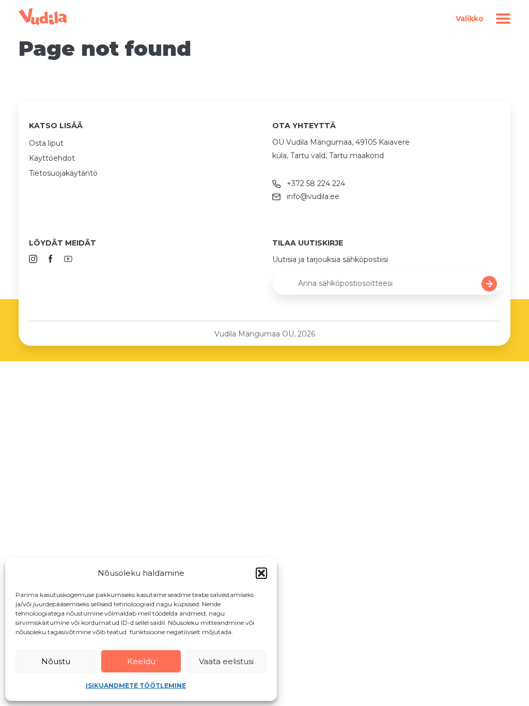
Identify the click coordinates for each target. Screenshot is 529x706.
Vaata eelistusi (226, 661)
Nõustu (55, 661)
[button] (261, 573)
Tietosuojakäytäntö (63, 173)
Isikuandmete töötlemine (136, 685)
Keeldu (141, 661)
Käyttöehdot (52, 158)
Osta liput (46, 143)
